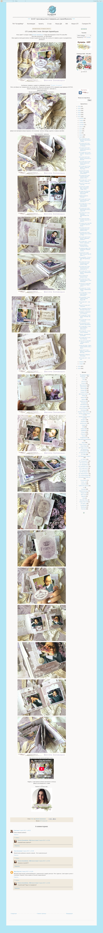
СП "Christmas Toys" (83, 466)
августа (81, 126)
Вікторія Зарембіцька (37, 34)
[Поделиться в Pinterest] (55, 819)
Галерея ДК (83, 390)
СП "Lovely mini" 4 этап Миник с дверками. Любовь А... (84, 238)
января (81, 363)
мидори (84, 425)
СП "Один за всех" (83, 447)
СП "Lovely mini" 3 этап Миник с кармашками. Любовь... (85, 272)
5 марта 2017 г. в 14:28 (27, 871)
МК (67, 24)
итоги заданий (83, 406)
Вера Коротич (17, 871)
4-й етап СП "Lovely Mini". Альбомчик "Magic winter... (84, 188)
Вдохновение (83, 385)
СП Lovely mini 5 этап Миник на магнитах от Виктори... (85, 158)
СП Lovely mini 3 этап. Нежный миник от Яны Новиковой (85, 280)
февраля (81, 361)
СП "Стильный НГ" (83, 461)
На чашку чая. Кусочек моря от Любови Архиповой (84, 192)
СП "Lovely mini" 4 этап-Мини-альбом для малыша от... (85, 200)
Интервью (83, 402)
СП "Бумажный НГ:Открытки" (84, 450)
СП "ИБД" (83, 454)
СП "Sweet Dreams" (83, 473)
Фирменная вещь (83, 491)
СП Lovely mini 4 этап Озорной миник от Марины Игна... (84, 229)
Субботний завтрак (83, 485)
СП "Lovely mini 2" (83, 468)
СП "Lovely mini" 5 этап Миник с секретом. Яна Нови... (84, 167)
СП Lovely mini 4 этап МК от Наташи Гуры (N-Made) (85, 224)
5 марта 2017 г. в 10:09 (28, 851)
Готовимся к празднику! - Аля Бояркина (85, 312)
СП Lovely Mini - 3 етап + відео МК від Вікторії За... (85, 258)
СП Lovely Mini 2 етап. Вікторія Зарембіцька (84, 323)
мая (80, 132)
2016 (79, 366)
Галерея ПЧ (86, 24)
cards (83, 498)
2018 (79, 114)
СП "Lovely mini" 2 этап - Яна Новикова (85, 338)
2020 (79, 110)
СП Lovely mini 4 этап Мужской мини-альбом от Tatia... (85, 234)
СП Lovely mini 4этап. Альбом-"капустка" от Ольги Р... (85, 220)
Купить (41, 24)
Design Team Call (84, 501)
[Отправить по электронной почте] (49, 819)
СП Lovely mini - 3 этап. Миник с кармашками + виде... (85, 289)
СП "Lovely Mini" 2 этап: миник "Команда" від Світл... (85, 316)
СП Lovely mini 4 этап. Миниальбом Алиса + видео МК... (85, 209)
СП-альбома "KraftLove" (84, 477)
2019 (79, 112)
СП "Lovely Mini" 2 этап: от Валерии (85, 320)
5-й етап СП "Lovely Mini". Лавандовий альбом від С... (84, 172)
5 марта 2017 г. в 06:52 (25, 830)
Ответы (17, 837)
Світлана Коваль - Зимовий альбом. (84, 245)
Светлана (16, 830)
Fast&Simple (83, 505)
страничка (83, 483)
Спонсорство (84, 480)
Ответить (16, 834)
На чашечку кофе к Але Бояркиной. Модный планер (85, 249)
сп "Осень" (83, 459)
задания (83, 399)
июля (80, 128)
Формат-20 (83, 492)
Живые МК (83, 397)
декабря (81, 118)
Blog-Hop (84, 496)
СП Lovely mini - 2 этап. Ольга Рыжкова (85, 331)
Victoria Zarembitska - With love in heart (28, 840)
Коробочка (83, 421)
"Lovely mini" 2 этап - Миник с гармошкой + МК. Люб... (85, 351)
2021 (79, 108)
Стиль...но (83, 482)
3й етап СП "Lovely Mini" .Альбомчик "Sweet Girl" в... (85, 285)
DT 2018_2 (83, 503)
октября (81, 122)
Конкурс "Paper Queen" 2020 (84, 417)
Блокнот (83, 383)
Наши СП (74, 24)
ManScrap (83, 507)
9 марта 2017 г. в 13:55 (44, 883)
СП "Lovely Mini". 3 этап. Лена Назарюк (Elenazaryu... (85, 294)
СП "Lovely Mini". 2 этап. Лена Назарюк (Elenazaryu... (85, 328)
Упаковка (83, 489)
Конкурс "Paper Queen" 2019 (84, 414)
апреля (81, 135)
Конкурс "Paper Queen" (83, 411)
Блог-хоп (84, 381)
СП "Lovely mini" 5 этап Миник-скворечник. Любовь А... (84, 163)
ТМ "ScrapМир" (18, 24)
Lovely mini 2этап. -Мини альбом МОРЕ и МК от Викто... (85, 347)
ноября (81, 120)
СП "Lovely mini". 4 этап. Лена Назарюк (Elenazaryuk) (85, 205)
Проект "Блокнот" (83, 444)
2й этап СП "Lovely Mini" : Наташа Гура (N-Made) (85, 342)
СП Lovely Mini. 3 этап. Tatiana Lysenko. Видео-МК (84, 298)
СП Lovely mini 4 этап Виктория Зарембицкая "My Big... (84, 214)
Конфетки (83, 419)
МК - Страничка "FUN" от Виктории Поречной (85, 309)
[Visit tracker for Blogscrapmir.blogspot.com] (84, 512)
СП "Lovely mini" (43, 820)
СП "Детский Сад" (83, 452)
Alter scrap (83, 494)
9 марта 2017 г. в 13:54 (44, 840)
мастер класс (83, 423)
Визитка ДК (83, 388)
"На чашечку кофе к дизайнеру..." (84, 375)
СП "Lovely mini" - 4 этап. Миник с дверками (85, 242)
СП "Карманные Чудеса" (84, 456)
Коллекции (31, 24)
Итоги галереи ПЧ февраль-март (83, 276)
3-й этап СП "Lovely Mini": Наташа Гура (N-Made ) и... (85, 254)
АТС (83, 379)
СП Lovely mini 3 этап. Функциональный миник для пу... (84, 268)
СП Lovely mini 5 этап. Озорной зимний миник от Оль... (84, 177)
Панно (83, 435)
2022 (79, 106)
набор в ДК (83, 428)
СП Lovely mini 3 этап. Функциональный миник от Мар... (84, 263)
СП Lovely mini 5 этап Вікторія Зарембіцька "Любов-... (84, 140)
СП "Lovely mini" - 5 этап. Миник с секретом (85, 180)
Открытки (83, 434)
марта (81, 137)
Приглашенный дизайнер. (84, 439)
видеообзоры (83, 386)
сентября (81, 124)
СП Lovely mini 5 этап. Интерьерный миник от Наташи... (84, 144)
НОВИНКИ (83, 430)
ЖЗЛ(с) (84, 395)
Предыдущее (69, 913)
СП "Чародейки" (83, 464)
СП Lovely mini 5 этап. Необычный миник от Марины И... (85, 149)
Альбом (83, 377)
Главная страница (41, 913)
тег (83, 487)
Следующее (14, 913)
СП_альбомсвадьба (84, 475)
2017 (79, 116)
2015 (79, 368)
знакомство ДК (83, 401)
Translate (88, 37)
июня (80, 130)
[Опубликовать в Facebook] (53, 819)
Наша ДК (58, 24)
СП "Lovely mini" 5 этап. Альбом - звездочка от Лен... (85, 154)
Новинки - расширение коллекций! (84, 335)
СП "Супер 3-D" (83, 462)
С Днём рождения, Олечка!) (83, 196)
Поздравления (83, 437)
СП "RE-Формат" (84, 471)
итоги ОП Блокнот (83, 408)
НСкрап (83, 432)
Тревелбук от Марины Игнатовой (84, 355)
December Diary (84, 500)
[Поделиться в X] (52, 819)
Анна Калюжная (18, 851)
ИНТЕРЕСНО (83, 404)
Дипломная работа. (84, 394)
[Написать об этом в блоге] (51, 819)
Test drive (83, 508)
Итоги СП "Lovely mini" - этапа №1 (85, 306)
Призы (83, 442)
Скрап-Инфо (84, 446)
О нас (49, 24)
